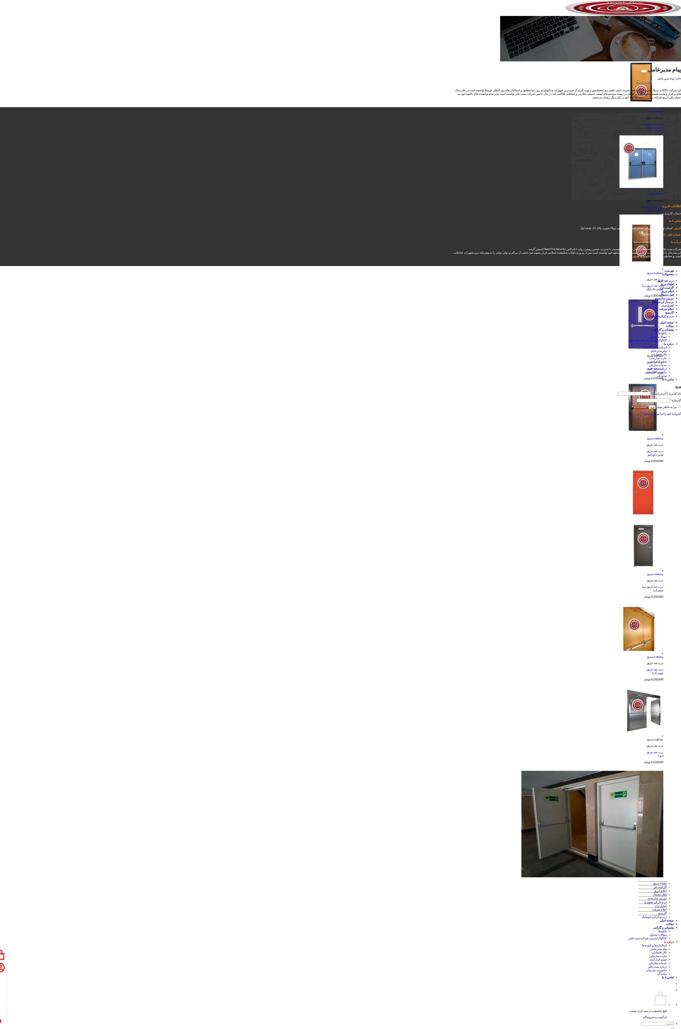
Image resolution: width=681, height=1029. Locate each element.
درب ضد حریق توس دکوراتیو (655, 452)
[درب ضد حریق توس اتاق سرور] (641, 348)
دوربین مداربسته (657, 898)
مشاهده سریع (655, 110)
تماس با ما (668, 977)
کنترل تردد (661, 905)
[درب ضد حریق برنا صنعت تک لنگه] (641, 266)
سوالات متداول (658, 934)
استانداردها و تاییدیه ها (654, 945)
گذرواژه (675, 400)
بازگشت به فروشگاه (655, 1017)
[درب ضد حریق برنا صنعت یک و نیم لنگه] (641, 104)
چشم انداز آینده (658, 959)
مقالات (670, 924)
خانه (678, 78)
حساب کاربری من (670, 213)
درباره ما (669, 941)
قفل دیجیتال (660, 894)
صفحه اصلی (667, 920)
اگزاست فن (660, 887)
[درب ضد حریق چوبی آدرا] (641, 649)
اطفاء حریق (660, 883)
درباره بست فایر (657, 966)
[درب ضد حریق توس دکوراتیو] (641, 431)
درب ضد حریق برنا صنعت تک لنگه (652, 287)
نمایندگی (662, 973)
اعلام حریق (660, 890)
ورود (652, 407)
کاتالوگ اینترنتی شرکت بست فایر (648, 938)
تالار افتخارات (659, 952)
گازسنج (662, 913)
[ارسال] (672, 1028)
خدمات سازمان (658, 963)
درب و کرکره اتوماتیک (654, 916)
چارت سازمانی (658, 955)
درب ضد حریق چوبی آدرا (655, 671)
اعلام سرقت (659, 909)
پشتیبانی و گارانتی (663, 927)
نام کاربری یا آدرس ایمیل (666, 393)
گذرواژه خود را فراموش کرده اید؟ (661, 413)
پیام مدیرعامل (658, 948)
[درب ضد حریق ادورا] (641, 732)
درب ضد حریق (665, 280)
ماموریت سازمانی (656, 970)
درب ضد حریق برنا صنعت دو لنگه (652, 208)
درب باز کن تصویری (655, 902)
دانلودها (662, 931)
